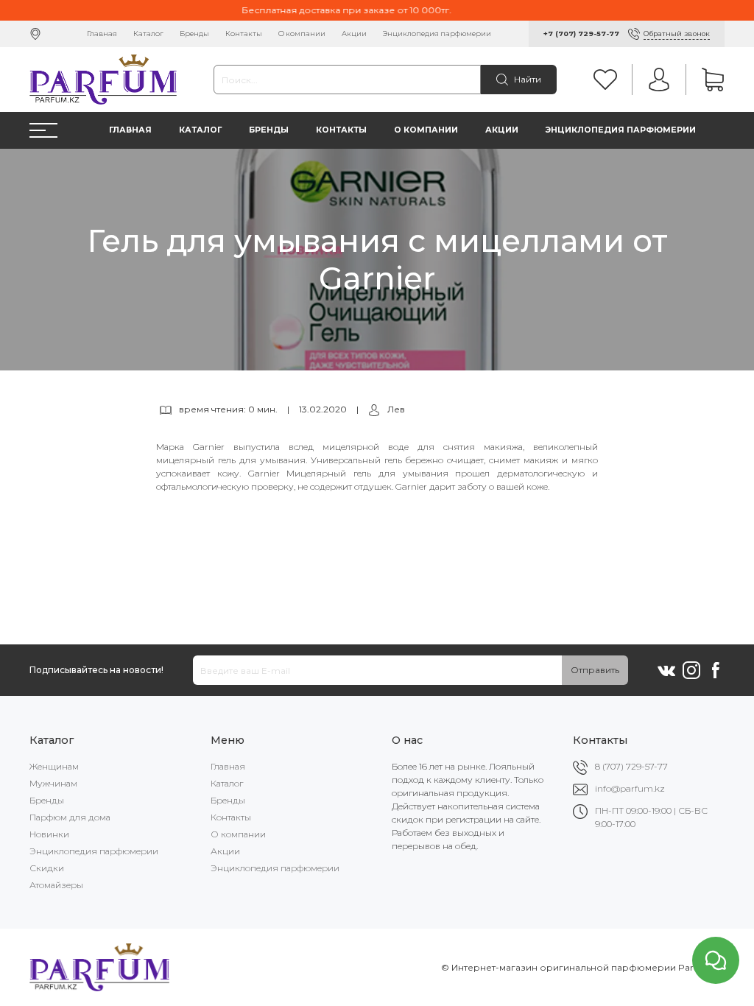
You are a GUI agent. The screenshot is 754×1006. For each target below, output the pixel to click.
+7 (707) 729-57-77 (581, 33)
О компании (301, 33)
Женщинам (54, 766)
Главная (102, 33)
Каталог (148, 33)
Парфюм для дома (69, 817)
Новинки (49, 834)
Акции (354, 33)
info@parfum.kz (630, 788)
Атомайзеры (56, 884)
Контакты (243, 33)
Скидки (46, 867)
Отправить (595, 669)
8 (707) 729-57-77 (631, 766)
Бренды (194, 33)
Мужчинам (53, 783)
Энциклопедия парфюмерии (437, 33)
